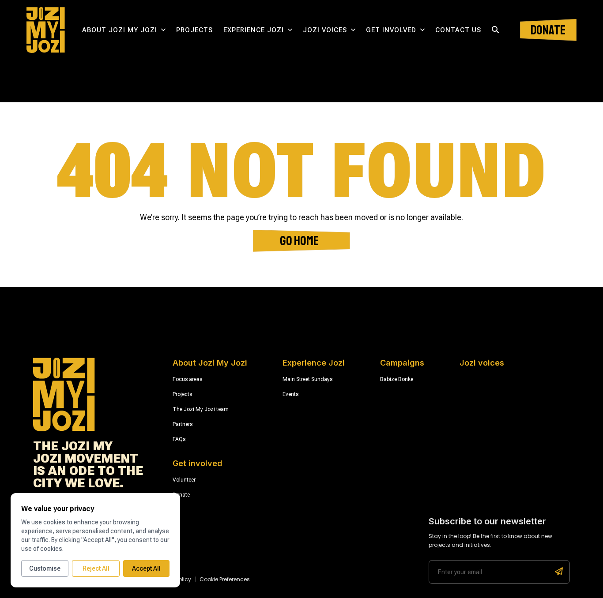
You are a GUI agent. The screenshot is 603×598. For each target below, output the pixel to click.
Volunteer (184, 480)
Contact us (458, 30)
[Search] (495, 30)
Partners (182, 424)
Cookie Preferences (225, 579)
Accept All (146, 568)
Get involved (391, 30)
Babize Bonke (396, 379)
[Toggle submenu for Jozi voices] (352, 30)
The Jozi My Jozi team (201, 409)
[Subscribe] (559, 572)
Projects (194, 30)
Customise (44, 568)
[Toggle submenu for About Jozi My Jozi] (163, 30)
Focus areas (187, 379)
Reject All (96, 568)
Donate (181, 495)
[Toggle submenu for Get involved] (422, 30)
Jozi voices (325, 30)
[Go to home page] (45, 30)
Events (290, 394)
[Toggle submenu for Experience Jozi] (289, 30)
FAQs (179, 439)
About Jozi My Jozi (119, 30)
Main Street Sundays (307, 379)
